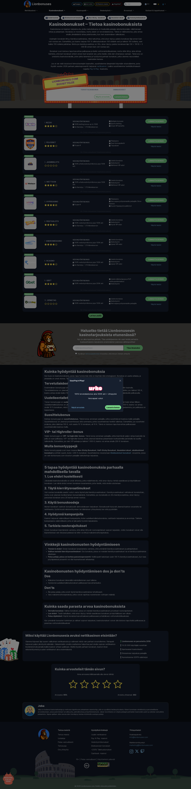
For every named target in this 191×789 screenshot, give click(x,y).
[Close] (120, 380)
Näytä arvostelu (77, 407)
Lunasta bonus (113, 407)
